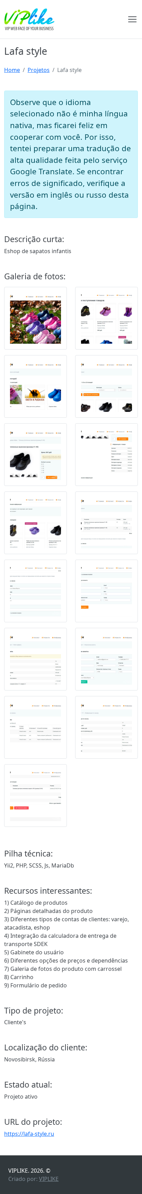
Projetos (39, 70)
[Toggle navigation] (132, 19)
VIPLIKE (49, 1179)
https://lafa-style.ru (29, 1134)
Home (12, 70)
